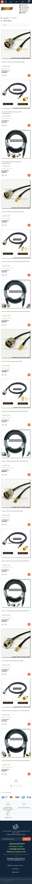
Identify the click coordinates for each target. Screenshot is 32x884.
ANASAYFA (24, 5)
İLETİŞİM (23, 12)
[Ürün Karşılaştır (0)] (16, 2)
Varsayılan (4, 25)
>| (20, 786)
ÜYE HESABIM (25, 7)
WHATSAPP (24, 9)
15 (27, 25)
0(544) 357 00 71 (23, 11)
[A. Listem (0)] (22, 2)
